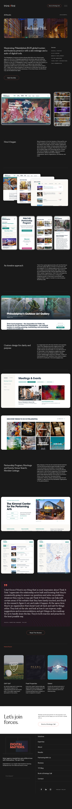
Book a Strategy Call (54, 5)
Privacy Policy (61, 789)
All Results (7, 15)
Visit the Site (11, 78)
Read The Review (36, 633)
